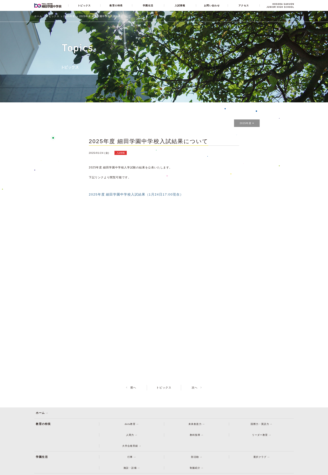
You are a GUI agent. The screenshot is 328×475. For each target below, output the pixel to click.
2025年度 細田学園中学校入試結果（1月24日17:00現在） (136, 194)
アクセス (243, 5)
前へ (133, 387)
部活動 (195, 457)
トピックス (84, 5)
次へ (195, 387)
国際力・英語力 (260, 424)
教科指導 (195, 435)
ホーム (40, 412)
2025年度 (69, 16)
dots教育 (130, 424)
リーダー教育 (260, 435)
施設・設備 (130, 467)
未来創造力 (195, 424)
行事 (130, 457)
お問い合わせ (212, 5)
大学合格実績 (130, 445)
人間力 (130, 435)
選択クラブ (259, 457)
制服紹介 (195, 467)
